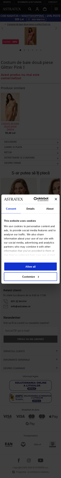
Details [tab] (30, 208)
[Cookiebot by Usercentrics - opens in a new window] (35, 199)
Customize (28, 276)
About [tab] (50, 208)
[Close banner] (56, 199)
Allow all (30, 266)
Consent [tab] (11, 208)
